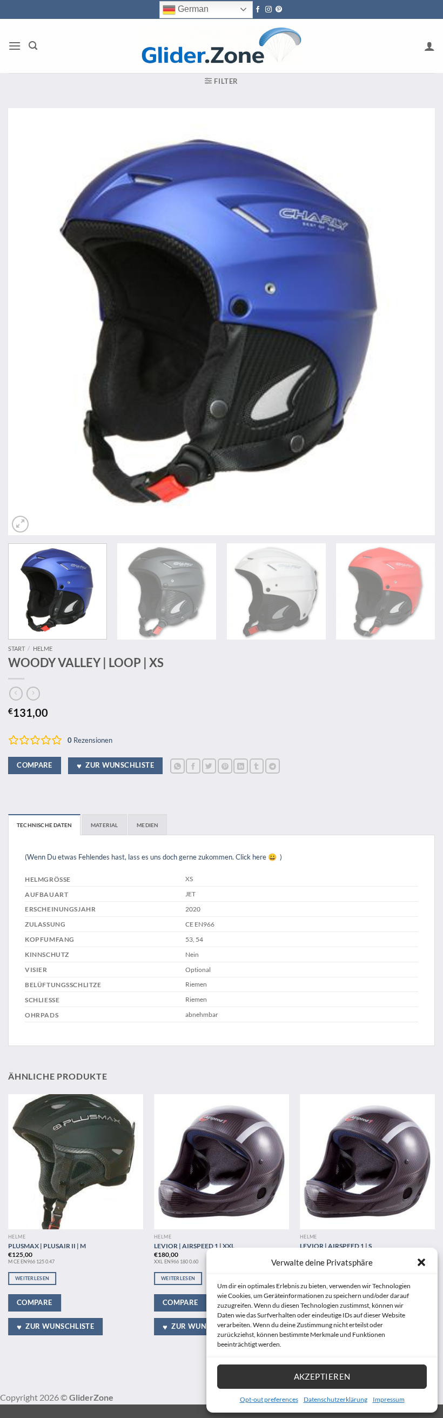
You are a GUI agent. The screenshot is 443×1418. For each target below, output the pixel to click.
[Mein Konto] (429, 46)
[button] (421, 1262)
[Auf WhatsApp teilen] (177, 765)
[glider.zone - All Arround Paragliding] (221, 46)
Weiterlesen (32, 1278)
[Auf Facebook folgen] (257, 10)
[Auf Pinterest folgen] (279, 10)
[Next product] (16, 694)
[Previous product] (33, 694)
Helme (42, 648)
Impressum (389, 1399)
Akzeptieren (322, 1376)
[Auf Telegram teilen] (272, 765)
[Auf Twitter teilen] (209, 765)
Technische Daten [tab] (44, 825)
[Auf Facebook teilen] (193, 765)
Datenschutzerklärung (335, 1399)
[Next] (412, 321)
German (192, 9)
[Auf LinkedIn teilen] (240, 765)
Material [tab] (104, 825)
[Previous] (30, 321)
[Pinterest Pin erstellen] (225, 765)
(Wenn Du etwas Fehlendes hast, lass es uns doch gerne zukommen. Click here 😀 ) (153, 857)
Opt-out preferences (269, 1399)
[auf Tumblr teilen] (257, 765)
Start (16, 648)
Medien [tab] (147, 825)
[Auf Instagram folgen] (268, 10)
